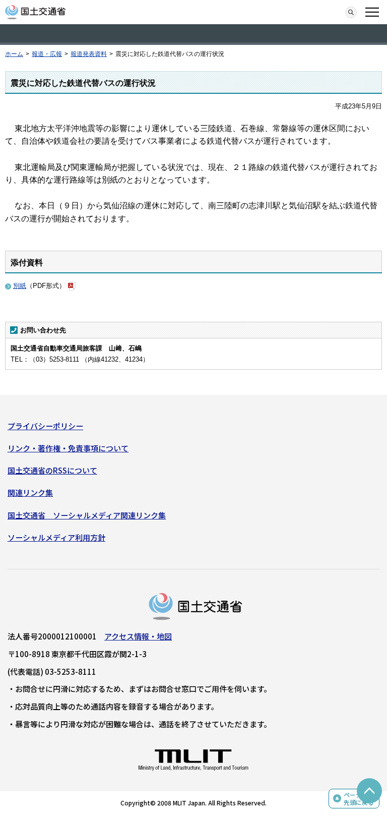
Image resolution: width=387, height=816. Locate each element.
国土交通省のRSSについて (52, 470)
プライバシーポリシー (45, 426)
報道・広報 (47, 53)
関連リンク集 (30, 492)
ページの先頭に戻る (359, 798)
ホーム (14, 53)
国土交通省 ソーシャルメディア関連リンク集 (87, 515)
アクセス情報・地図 (138, 636)
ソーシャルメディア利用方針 (56, 537)
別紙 (19, 285)
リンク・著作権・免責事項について (68, 448)
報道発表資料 (89, 53)
